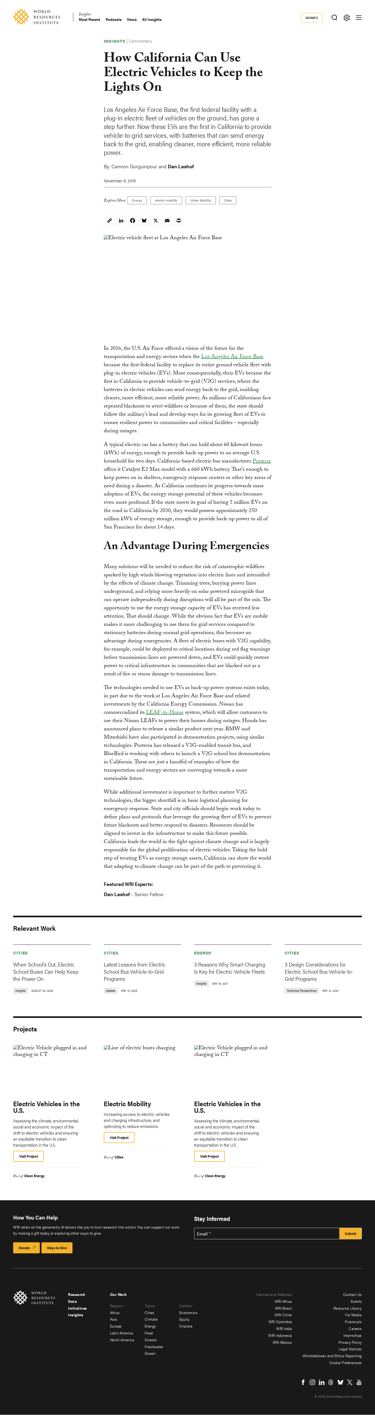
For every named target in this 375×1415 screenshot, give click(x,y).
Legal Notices (350, 1348)
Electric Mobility (127, 1103)
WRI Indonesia (280, 1335)
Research (76, 1294)
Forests (151, 1339)
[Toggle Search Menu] (334, 18)
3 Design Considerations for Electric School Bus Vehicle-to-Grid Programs (319, 971)
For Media (353, 1314)
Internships (352, 1335)
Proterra (262, 461)
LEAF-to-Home (165, 713)
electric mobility (166, 200)
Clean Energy (34, 1175)
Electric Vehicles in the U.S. (46, 1107)
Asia (113, 1319)
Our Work (118, 1294)
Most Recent (89, 19)
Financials (353, 1321)
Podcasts (114, 19)
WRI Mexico (282, 1342)
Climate (151, 1319)
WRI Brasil (283, 1308)
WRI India (284, 1328)
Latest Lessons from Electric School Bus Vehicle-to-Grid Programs (135, 971)
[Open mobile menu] (359, 18)
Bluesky (340, 1382)
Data (72, 1301)
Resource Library (348, 1308)
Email (202, 1234)
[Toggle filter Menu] (346, 18)
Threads (331, 1382)
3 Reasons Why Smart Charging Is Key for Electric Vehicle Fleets (229, 967)
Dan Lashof (181, 166)
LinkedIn (321, 1382)
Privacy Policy (350, 1342)
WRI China (283, 1314)
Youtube (359, 1382)
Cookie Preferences (345, 1362)
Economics (188, 1312)
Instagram (312, 1382)
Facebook (303, 1382)
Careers (355, 1328)
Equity (184, 1319)
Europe (116, 1326)
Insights (85, 15)
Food (149, 1333)
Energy (137, 200)
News (132, 19)
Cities (228, 200)
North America (122, 1339)
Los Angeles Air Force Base (232, 357)
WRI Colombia (280, 1321)
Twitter (349, 1382)
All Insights (152, 19)
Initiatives (77, 1308)
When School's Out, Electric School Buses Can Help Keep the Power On (46, 971)
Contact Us (352, 1294)
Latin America (121, 1333)
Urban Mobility (200, 200)
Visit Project (28, 1156)
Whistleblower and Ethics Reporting (332, 1355)
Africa (115, 1312)
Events (356, 1301)
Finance (186, 1326)
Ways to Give (57, 1247)
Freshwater (154, 1346)
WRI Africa (283, 1301)
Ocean (150, 1353)
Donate (312, 17)
